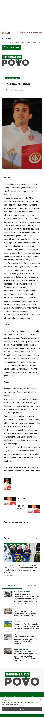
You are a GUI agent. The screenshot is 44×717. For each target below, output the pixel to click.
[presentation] (36, 538)
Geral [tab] (13, 585)
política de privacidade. (10, 704)
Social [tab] (33, 585)
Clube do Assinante (32, 697)
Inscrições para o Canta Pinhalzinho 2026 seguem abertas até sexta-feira (25, 613)
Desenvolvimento (21, 649)
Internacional (12, 78)
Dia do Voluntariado (22, 592)
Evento (17, 609)
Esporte (17, 621)
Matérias (8, 697)
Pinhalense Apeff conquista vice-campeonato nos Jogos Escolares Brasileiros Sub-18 (26, 626)
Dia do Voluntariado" (17, 544)
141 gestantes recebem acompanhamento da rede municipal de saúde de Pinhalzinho (25, 640)
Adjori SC (22, 33)
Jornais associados (34, 33)
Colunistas (18, 697)
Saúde (16, 634)
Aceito (22, 709)
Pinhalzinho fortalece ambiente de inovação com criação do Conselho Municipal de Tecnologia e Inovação (25, 656)
